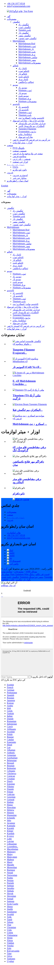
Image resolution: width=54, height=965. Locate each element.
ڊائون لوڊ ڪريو (20, 170)
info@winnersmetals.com (18, 6)
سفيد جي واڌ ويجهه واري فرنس (28, 153)
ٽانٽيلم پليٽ (23, 76)
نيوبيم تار (22, 93)
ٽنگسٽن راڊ (23, 24)
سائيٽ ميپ (6, 571)
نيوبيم (15, 85)
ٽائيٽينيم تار (23, 109)
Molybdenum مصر (27, 60)
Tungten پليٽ (24, 30)
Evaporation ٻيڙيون (27, 131)
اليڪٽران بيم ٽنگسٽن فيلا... (28, 409)
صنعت (10, 145)
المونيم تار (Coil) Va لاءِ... (27, 367)
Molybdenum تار (26, 49)
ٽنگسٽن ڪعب (15, 580)
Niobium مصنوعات (27, 101)
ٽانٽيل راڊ (22, 68)
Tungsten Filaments (27, 129)
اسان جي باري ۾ (15, 164)
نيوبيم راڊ (22, 87)
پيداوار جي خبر (19, 178)
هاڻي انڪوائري (13, 532)
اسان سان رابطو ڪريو (17, 181)
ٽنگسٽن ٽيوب (24, 27)
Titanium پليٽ (24, 115)
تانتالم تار (22, 74)
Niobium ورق (24, 98)
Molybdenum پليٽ (27, 52)
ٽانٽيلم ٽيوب (23, 71)
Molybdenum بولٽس (27, 57)
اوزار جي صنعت (20, 162)
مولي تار (5, 574)
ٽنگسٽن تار (23, 33)
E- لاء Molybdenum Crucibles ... (24, 382)
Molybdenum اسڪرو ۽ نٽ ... (30, 424)
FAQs (15, 167)
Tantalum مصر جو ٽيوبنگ (31, 577)
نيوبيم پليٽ (23, 96)
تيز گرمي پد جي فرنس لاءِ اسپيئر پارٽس (31, 140)
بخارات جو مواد (25, 137)
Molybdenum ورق (26, 54)
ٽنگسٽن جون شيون (27, 38)
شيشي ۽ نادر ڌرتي (21, 159)
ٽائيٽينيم (16, 104)
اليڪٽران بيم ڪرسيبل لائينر (31, 126)
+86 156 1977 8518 (16, 3)
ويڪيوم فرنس (19, 156)
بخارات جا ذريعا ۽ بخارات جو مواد (28, 120)
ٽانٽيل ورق (23, 79)
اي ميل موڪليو (8, 585)
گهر (8, 16)
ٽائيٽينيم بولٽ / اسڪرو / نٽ (31, 118)
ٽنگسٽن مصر (24, 35)
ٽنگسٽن (16, 22)
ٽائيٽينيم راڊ (23, 107)
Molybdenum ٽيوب (27, 46)
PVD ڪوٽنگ (18, 148)
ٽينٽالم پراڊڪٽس (26, 82)
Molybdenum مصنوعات (29, 63)
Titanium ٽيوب (25, 112)
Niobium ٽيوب (25, 90)
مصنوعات (11, 19)
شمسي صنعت (19, 151)
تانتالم (15, 65)
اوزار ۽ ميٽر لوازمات (22, 142)
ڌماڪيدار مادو (25, 134)
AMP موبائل (31, 571)
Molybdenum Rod (26, 43)
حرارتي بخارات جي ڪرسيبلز (32, 123)
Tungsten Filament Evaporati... (24, 351)
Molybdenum (19, 41)
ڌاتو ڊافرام (18, 493)
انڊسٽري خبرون (20, 175)
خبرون (10, 172)
